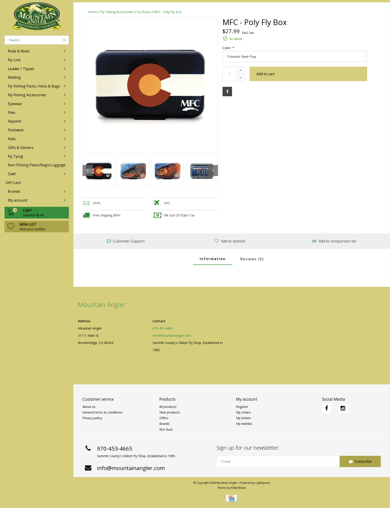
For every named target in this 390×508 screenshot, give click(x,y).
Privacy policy (92, 418)
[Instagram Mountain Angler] (343, 408)
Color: (228, 48)
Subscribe (363, 461)
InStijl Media (238, 488)
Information (213, 258)
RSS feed (165, 429)
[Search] (64, 40)
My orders (243, 412)
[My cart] (11, 214)
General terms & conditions (102, 412)
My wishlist (244, 423)
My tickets (243, 418)
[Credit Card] (231, 498)
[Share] (227, 91)
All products (167, 407)
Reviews (252, 258)
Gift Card (13, 182)
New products (169, 412)
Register (242, 407)
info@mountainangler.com (172, 335)
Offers (163, 418)
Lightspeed (263, 483)
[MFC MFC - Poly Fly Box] (150, 84)
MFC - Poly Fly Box (167, 12)
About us (88, 407)
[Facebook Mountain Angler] (326, 408)
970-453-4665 (163, 328)
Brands (164, 423)
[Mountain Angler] (36, 16)
